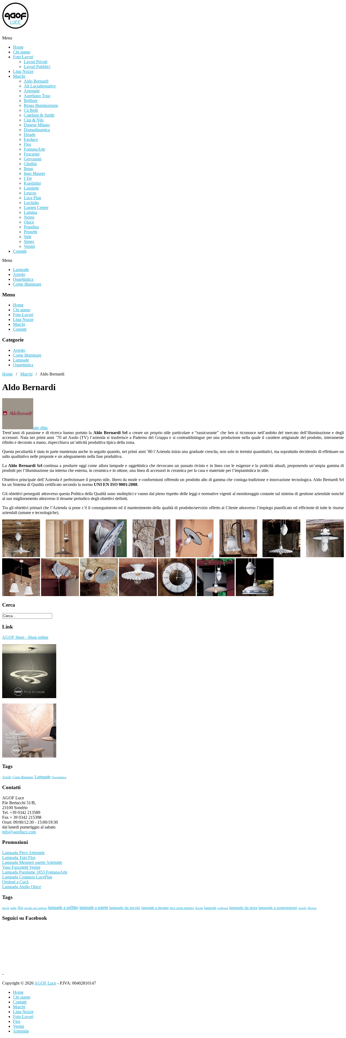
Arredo (19, 274)
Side (27, 236)
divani (199, 908)
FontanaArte (34, 149)
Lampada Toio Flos (18, 857)
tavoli (5, 908)
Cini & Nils (34, 120)
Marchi (19, 76)
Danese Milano (37, 125)
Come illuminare (27, 284)
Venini (29, 246)
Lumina (30, 212)
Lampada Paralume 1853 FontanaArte (34, 872)
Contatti (19, 251)
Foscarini (31, 154)
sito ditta (40, 427)
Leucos (30, 193)
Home (18, 47)
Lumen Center (36, 207)
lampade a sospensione (277, 907)
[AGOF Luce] (56, 33)
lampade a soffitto (63, 907)
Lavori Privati (35, 61)
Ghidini (30, 163)
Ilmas (28, 168)
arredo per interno (35, 908)
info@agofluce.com (19, 832)
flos (20, 908)
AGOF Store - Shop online (25, 637)
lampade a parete (93, 907)
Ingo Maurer (34, 173)
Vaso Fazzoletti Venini (21, 867)
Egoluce (31, 139)
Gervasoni (32, 159)
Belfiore (31, 100)
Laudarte (31, 188)
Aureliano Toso (37, 95)
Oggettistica (23, 279)
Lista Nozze (23, 71)
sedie (13, 908)
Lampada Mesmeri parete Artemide (32, 862)
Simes (29, 241)
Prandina (31, 227)
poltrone (223, 908)
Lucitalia (31, 202)
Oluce (29, 222)
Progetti (30, 231)
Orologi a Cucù (15, 882)
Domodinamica (37, 129)
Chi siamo (21, 52)
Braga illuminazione (41, 105)
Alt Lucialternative (40, 86)
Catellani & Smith (39, 115)
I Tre (28, 178)
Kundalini (32, 183)
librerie (312, 908)
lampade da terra (243, 907)
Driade (29, 134)
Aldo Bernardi (36, 81)
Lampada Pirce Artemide (23, 852)
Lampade (21, 269)
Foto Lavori (23, 57)
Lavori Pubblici (37, 66)
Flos (27, 144)
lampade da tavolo (124, 907)
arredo (302, 908)
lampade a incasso (155, 908)
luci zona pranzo (182, 908)
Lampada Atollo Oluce (21, 886)
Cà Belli (31, 110)
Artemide (32, 91)
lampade (210, 908)
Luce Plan (32, 197)
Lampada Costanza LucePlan (27, 877)
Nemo (29, 217)
